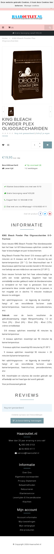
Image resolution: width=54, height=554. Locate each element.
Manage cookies (31, 6)
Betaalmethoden (27, 485)
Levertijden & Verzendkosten (27, 497)
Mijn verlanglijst (27, 526)
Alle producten (27, 530)
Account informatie (27, 517)
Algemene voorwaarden (27, 477)
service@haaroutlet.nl (28, 453)
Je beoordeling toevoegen (28, 421)
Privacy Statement (27, 481)
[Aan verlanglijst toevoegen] (3, 145)
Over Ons (27, 472)
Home (4, 38)
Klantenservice (27, 493)
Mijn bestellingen (27, 522)
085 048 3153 (28, 445)
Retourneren (27, 489)
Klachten (27, 502)
